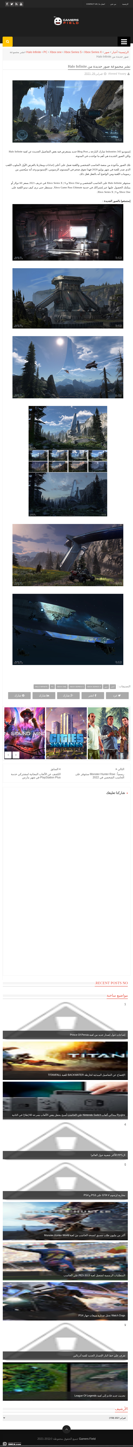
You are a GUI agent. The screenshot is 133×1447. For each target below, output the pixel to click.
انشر (91, 695)
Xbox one (56, 52)
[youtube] (21, 4)
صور (106, 52)
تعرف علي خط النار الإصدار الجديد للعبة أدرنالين (99, 1355)
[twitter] (11, 4)
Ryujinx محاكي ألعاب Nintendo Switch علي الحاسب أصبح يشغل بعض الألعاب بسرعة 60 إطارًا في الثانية (68, 1114)
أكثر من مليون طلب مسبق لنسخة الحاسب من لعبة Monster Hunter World (84, 1235)
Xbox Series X (93, 52)
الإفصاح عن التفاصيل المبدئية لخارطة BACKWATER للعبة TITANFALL (86, 1074)
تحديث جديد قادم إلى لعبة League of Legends (99, 1395)
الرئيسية (125, 4)
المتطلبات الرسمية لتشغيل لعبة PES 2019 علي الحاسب (94, 1275)
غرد (115, 695)
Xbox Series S (73, 52)
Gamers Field (87, 1438)
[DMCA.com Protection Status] (12, 1444)
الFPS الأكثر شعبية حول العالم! (108, 1155)
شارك (66, 695)
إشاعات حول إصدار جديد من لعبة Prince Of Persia (97, 1034)
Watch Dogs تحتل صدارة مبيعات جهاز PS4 (101, 1315)
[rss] (16, 4)
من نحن (113, 4)
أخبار (114, 52)
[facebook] (7, 4)
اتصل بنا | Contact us (95, 4)
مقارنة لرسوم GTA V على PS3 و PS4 (104, 1195)
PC (45, 52)
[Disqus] (66, 839)
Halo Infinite (33, 52)
